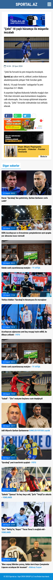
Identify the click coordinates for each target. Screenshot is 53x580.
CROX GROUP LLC (27, 576)
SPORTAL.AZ (26, 4)
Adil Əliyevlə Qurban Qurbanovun (25, 430)
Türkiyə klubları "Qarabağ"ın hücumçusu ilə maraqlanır (23, 299)
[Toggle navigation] (49, 4)
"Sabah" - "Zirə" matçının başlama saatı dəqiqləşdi (22, 398)
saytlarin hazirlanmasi (14, 110)
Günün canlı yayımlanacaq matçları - (20, 268)
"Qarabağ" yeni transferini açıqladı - (18, 462)
